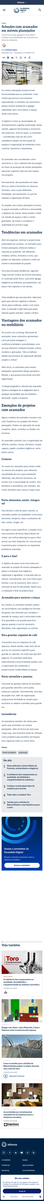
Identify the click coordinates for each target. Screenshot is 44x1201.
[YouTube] (22, 1152)
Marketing (5, 1170)
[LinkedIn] (16, 1152)
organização (23, 752)
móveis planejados (9, 752)
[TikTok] (28, 1152)
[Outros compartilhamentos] (29, 57)
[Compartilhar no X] (16, 57)
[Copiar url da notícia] (4, 57)
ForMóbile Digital (10, 50)
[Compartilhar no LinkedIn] (12, 57)
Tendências (6, 1165)
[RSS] (34, 1152)
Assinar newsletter (22, 865)
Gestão (25, 1160)
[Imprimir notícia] (8, 57)
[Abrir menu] (4, 10)
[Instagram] (4, 1152)
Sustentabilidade (28, 1170)
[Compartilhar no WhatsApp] (21, 57)
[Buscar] (39, 10)
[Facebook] (10, 1152)
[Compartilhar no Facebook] (25, 57)
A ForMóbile (6, 1160)
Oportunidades (28, 1165)
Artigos (4, 23)
